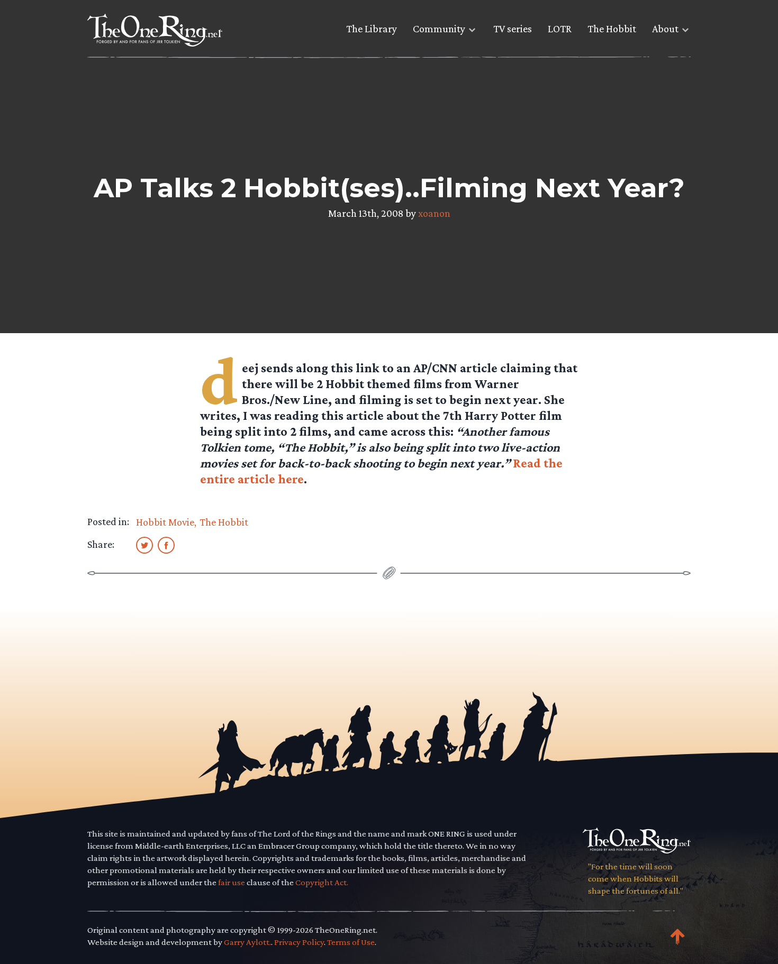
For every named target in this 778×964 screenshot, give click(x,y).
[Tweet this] (144, 545)
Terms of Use (351, 942)
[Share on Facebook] (166, 545)
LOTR (560, 28)
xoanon (434, 213)
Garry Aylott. (247, 942)
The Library (371, 28)
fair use (231, 882)
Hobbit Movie (165, 522)
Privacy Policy (299, 942)
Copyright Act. (321, 882)
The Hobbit (611, 28)
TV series (512, 28)
